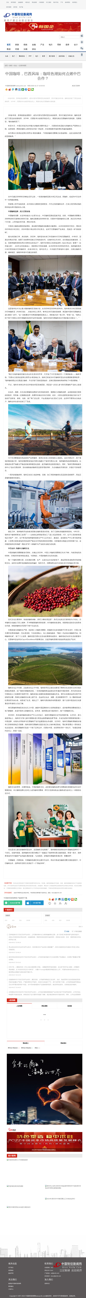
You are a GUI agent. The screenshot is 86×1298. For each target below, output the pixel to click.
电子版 (21, 7)
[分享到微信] (32, 89)
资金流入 (26, 1043)
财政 (17, 45)
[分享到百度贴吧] (19, 89)
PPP (30, 56)
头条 (6, 56)
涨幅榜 (7, 915)
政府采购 (62, 56)
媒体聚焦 (67, 2)
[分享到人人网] (26, 89)
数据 (9, 49)
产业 (42, 45)
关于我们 (10, 1267)
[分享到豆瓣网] (23, 89)
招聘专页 (47, 1283)
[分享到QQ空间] (6, 89)
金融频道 (20, 2)
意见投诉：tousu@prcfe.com (53, 1276)
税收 (25, 45)
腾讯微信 (10, 1286)
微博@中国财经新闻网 (14, 1283)
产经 (61, 2)
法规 (25, 49)
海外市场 (55, 2)
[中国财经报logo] (43, 17)
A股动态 (27, 2)
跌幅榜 (47, 915)
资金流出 (63, 1043)
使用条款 (10, 1270)
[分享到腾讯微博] (13, 89)
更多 (80, 926)
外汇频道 (48, 2)
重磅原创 (22, 56)
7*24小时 (11, 926)
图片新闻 (52, 56)
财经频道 (13, 2)
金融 (34, 45)
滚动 (34, 49)
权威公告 (71, 56)
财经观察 (8, 7)
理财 (59, 45)
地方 (51, 45)
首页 (9, 45)
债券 (67, 45)
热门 (13, 56)
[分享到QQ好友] (16, 89)
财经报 (15, 7)
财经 (10, 65)
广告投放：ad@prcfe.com (52, 1273)
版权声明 (10, 1273)
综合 (15, 65)
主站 (7, 2)
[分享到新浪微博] (9, 89)
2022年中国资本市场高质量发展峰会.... (44, 1150)
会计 (76, 45)
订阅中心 (10, 1289)
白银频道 (41, 2)
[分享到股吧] (29, 89)
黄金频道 (34, 2)
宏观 (17, 49)
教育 (43, 56)
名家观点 (74, 2)
